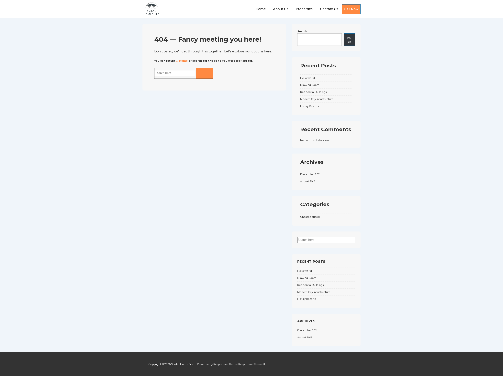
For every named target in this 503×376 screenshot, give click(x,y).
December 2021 (310, 174)
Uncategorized (310, 216)
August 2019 (307, 181)
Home (261, 9)
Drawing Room (309, 84)
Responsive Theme (225, 364)
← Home (182, 60)
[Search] (204, 73)
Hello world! (307, 78)
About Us (280, 9)
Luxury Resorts (309, 106)
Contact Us (329, 9)
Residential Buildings (313, 91)
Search (302, 31)
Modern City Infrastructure (316, 99)
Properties (304, 9)
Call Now (351, 9)
